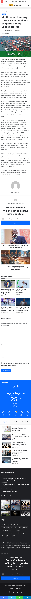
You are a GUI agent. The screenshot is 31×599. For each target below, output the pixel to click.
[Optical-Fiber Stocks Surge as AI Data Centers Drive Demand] (5, 513)
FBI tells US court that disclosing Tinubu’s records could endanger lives (7, 291)
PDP (14, 530)
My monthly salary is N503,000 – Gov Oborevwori (22, 290)
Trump (3, 535)
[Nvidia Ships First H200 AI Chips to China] (15, 513)
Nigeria (25, 527)
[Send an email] (11, 30)
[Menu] (2, 6)
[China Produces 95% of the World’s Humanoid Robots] (25, 513)
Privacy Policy (17, 588)
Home (4, 11)
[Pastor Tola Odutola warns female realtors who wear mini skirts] (23, 302)
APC (11, 524)
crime (23, 524)
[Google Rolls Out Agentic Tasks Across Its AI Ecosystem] (6, 453)
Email (3, 351)
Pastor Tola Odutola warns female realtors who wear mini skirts (23, 309)
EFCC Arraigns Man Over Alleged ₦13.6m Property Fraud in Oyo (19, 428)
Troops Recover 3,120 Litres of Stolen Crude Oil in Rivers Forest (20, 436)
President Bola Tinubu (7, 533)
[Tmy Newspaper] (15, 5)
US (14, 535)
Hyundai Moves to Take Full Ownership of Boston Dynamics (20, 459)
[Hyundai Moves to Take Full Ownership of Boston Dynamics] (6, 460)
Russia (16, 533)
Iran (15, 527)
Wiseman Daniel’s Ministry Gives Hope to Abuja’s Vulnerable (7, 309)
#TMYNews (5, 524)
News (8, 11)
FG (11, 527)
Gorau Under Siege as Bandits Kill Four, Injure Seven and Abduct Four (19, 444)
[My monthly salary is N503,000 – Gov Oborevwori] (23, 284)
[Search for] (29, 6)
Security (22, 533)
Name (3, 345)
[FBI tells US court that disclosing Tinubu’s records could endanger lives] (8, 284)
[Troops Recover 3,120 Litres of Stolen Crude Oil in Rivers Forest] (6, 437)
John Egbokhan (7, 30)
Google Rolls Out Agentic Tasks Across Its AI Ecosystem (19, 452)
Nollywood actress (6, 530)
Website (3, 357)
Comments (25, 422)
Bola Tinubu (17, 524)
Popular (5, 422)
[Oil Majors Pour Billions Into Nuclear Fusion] (25, 507)
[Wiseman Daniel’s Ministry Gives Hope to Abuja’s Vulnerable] (8, 302)
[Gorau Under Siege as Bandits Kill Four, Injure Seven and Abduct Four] (6, 445)
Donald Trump (5, 527)
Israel (20, 527)
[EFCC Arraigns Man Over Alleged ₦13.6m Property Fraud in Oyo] (6, 429)
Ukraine (9, 535)
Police (18, 530)
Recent (15, 422)
